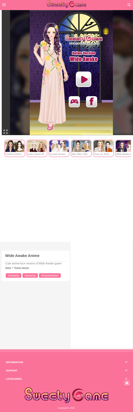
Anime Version (21, 267)
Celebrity (13, 275)
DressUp (30, 275)
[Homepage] (66, 4)
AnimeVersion (50, 275)
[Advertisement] (67, 200)
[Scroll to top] (127, 383)
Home (8, 267)
